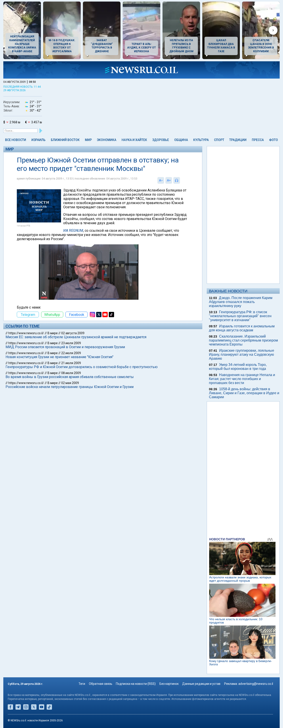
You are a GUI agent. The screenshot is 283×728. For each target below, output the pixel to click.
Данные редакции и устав (201, 684)
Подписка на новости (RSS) (136, 684)
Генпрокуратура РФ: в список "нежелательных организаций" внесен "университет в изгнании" (240, 316)
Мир (88, 140)
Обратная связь (100, 684)
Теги (81, 684)
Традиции (238, 140)
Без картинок (169, 684)
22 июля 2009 (71, 353)
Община (181, 140)
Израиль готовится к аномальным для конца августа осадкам (242, 328)
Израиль (38, 140)
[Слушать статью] (181, 180)
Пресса (258, 140)
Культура (201, 140)
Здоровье (160, 140)
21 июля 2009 (71, 363)
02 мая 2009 (70, 383)
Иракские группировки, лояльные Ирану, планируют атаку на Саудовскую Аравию (241, 354)
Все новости (15, 140)
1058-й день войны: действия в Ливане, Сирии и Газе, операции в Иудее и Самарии (244, 393)
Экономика (106, 140)
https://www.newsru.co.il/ (26, 333)
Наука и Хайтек (134, 140)
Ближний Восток (65, 140)
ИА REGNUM (73, 230)
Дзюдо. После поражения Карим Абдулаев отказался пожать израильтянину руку (240, 302)
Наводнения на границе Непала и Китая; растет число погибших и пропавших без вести (242, 379)
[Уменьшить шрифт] (160, 180)
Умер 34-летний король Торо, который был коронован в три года (238, 367)
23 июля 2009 (71, 343)
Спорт (219, 140)
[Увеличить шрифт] (168, 180)
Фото (273, 140)
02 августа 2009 (72, 333)
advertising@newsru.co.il (255, 684)
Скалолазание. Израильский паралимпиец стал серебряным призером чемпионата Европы (243, 340)
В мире (53, 333)
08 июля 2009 (71, 373)
